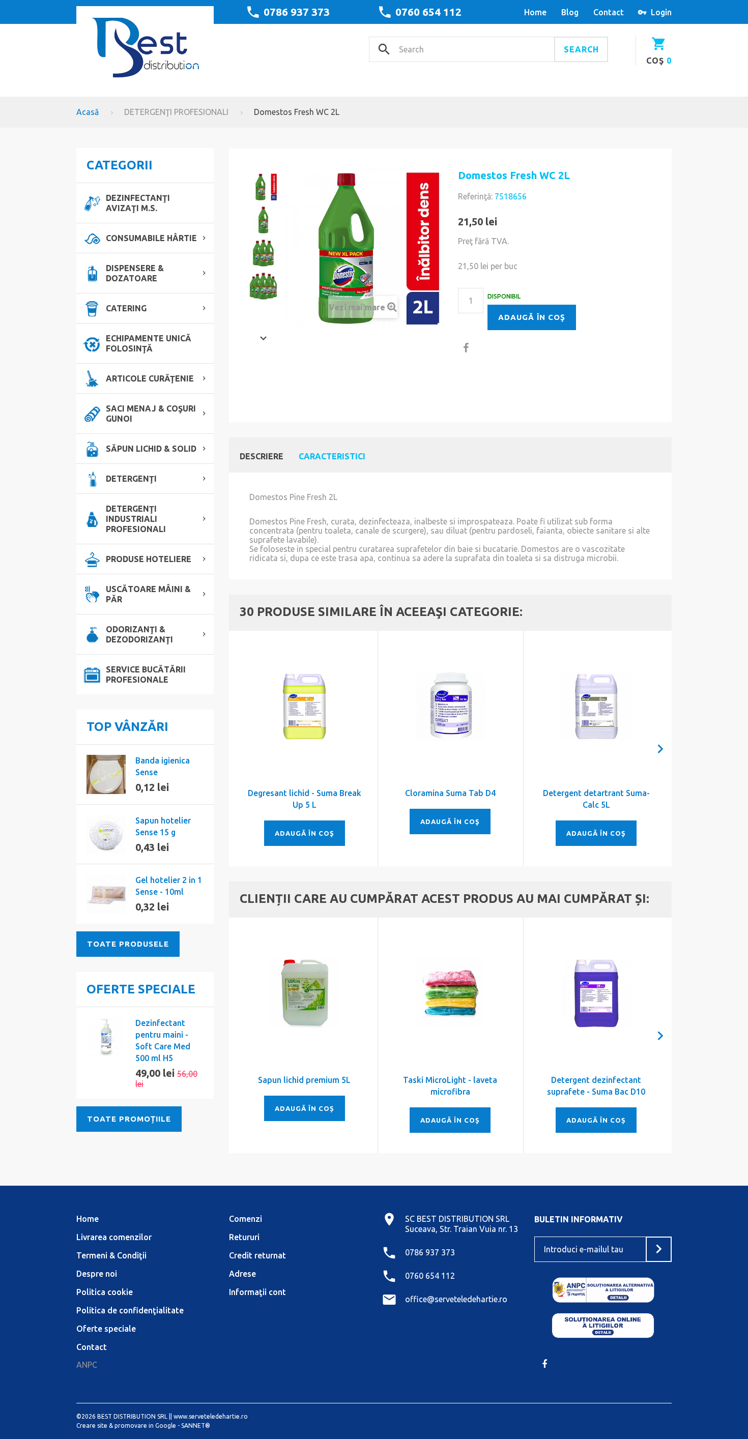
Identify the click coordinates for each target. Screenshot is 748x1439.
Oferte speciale (141, 989)
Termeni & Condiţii (111, 1255)
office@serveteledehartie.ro (456, 1299)
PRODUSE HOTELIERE (148, 559)
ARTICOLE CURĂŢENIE (150, 378)
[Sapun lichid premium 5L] (304, 993)
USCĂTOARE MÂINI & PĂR (148, 594)
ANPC (86, 1364)
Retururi (244, 1237)
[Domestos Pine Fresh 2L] (263, 187)
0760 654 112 (428, 12)
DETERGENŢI (131, 478)
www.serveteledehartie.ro (211, 1416)
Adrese (242, 1273)
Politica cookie (104, 1292)
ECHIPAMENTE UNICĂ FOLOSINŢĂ (148, 343)
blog (570, 12)
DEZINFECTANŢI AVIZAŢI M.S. (138, 203)
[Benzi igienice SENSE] (106, 774)
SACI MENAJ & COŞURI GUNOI (151, 413)
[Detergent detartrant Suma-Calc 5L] (596, 706)
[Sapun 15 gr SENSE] (106, 834)
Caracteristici (332, 456)
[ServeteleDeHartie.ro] (145, 44)
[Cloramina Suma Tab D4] (450, 706)
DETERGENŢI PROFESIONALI (176, 111)
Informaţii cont (257, 1292)
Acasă (87, 111)
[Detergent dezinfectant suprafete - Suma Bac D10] (596, 993)
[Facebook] (544, 1364)
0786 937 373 (297, 12)
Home (87, 1218)
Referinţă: (475, 196)
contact (608, 12)
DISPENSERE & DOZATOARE (135, 273)
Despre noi (96, 1273)
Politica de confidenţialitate (130, 1310)
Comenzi (245, 1218)
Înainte (263, 338)
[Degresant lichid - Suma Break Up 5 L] (304, 706)
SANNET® (195, 1425)
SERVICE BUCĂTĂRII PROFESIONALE (146, 674)
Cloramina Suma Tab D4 (450, 793)
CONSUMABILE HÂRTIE (151, 238)
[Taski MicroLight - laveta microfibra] (450, 993)
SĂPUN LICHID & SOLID (151, 448)
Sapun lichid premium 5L (304, 1079)
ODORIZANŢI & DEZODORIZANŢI (139, 634)
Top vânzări (127, 726)
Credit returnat (257, 1255)
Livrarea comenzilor (114, 1237)
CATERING (126, 308)
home (535, 12)
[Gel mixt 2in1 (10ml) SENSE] (106, 894)
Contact (91, 1347)
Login (661, 12)
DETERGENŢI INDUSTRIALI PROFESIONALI (136, 519)
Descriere (261, 456)
